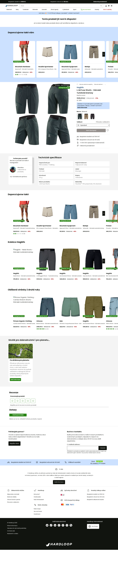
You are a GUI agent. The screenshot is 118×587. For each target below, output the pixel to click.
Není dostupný (91, 130)
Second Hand (87, 9)
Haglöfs (80, 87)
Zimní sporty (54, 9)
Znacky (97, 9)
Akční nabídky (107, 9)
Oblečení (9, 9)
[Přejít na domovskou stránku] (78, 84)
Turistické (26, 9)
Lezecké (44, 9)
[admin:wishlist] (108, 130)
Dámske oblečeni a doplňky (86, 84)
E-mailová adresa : (73, 444)
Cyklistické (65, 9)
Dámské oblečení (98, 84)
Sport (74, 9)
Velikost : (80, 122)
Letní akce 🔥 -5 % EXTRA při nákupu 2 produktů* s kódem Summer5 (59, 13)
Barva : (82, 111)
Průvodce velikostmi (103, 122)
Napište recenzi (81, 95)
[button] (27, 99)
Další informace (82, 107)
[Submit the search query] (101, 6)
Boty (17, 9)
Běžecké (35, 9)
